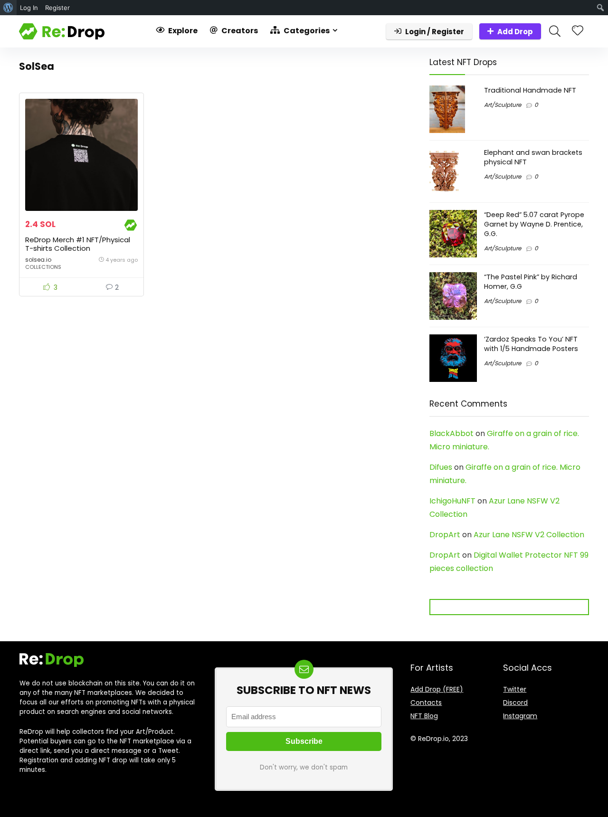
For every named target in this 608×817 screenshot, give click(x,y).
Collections (43, 267)
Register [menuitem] (57, 7)
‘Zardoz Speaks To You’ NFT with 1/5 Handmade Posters (531, 343)
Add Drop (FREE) (436, 689)
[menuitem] (8, 7)
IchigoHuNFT (452, 500)
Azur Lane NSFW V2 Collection (529, 534)
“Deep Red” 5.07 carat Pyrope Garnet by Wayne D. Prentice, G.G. (534, 224)
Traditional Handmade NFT (530, 90)
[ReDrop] (131, 224)
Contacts (426, 702)
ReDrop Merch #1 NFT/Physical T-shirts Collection (77, 244)
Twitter (514, 689)
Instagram (520, 716)
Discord (515, 702)
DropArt (444, 534)
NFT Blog (424, 716)
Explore (182, 30)
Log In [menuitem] (29, 7)
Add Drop (515, 32)
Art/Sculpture (502, 105)
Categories (306, 30)
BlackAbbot (451, 433)
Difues (440, 467)
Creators (239, 30)
